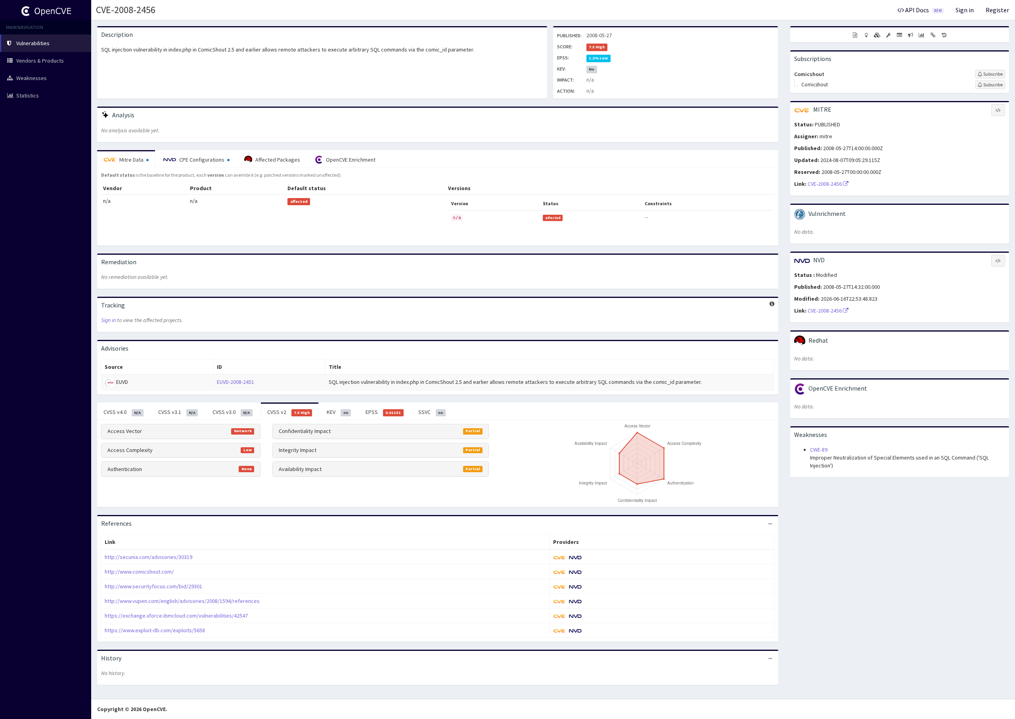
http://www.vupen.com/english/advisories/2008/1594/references (182, 601)
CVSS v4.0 (122, 412)
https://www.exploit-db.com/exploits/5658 (155, 630)
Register (997, 10)
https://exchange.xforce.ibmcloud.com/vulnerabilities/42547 (176, 615)
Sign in (965, 10)
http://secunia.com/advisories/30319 (148, 557)
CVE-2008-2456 (125, 10)
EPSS (383, 412)
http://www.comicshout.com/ (139, 571)
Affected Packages (277, 159)
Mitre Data (131, 159)
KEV (337, 412)
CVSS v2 (288, 412)
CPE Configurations (202, 159)
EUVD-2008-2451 (235, 381)
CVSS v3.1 (176, 412)
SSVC (430, 412)
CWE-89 (818, 449)
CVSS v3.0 (231, 412)
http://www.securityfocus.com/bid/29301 (153, 586)
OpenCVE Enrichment (350, 159)
